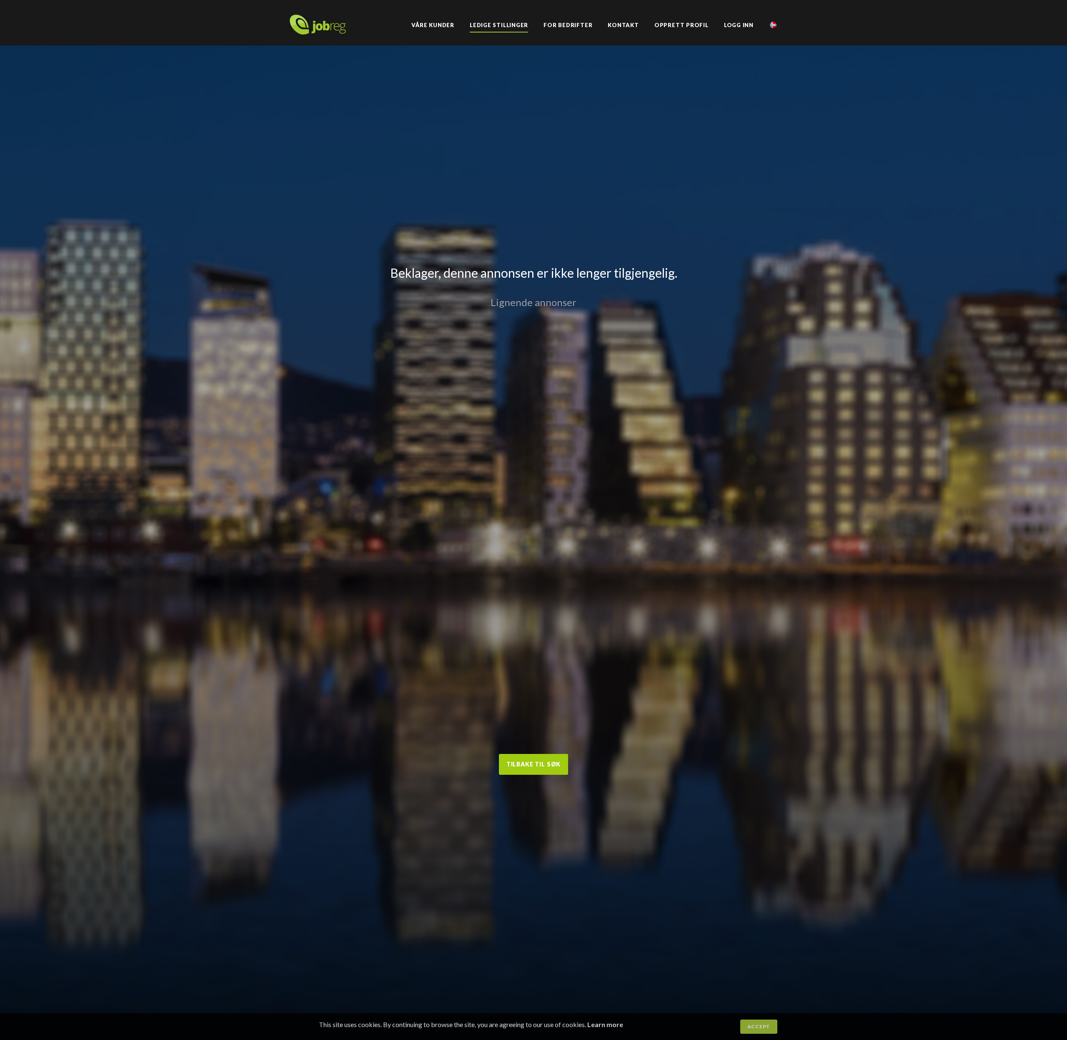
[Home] (318, 32)
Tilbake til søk (533, 764)
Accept (758, 1026)
